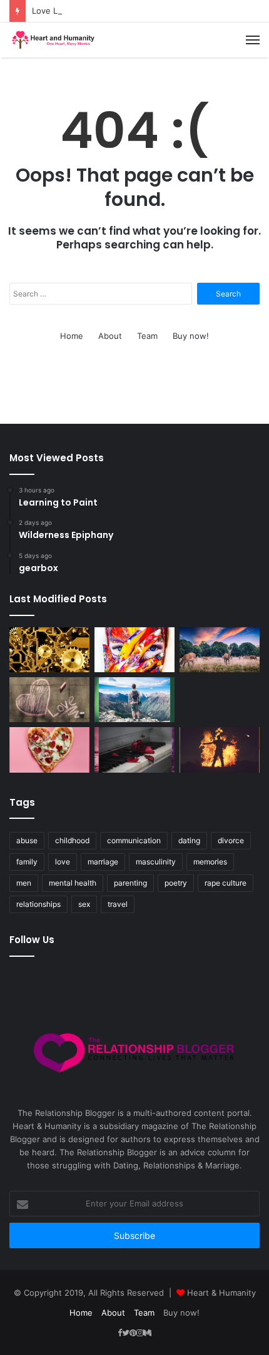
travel (118, 904)
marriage (103, 861)
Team (147, 336)
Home (71, 336)
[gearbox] (49, 649)
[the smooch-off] (49, 749)
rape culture (225, 883)
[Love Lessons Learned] (49, 699)
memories (210, 861)
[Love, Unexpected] (134, 699)
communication (134, 840)
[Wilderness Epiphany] (220, 649)
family (27, 861)
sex (84, 904)
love (62, 861)
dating (189, 840)
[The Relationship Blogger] (53, 40)
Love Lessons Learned (76, 11)
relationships (38, 904)
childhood (72, 840)
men (23, 883)
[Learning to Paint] (134, 649)
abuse (27, 840)
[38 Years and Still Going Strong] (220, 749)
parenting (130, 883)
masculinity (156, 861)
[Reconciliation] (134, 749)
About (110, 336)
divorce (231, 840)
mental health (72, 883)
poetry (176, 883)
